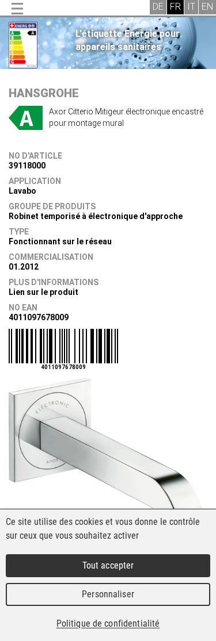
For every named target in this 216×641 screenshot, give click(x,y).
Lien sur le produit (43, 292)
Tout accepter (108, 565)
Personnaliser (108, 594)
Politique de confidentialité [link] (108, 623)
